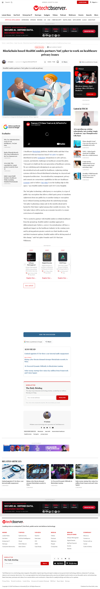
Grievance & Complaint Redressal (40, 581)
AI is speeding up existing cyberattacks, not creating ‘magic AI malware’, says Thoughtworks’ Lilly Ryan (86, 132)
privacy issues (44, 434)
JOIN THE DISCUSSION (47, 334)
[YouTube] (65, 558)
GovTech (4, 538)
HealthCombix (28, 434)
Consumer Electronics (8, 546)
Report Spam (60, 581)
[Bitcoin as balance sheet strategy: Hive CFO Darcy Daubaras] (86, 77)
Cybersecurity (22, 535)
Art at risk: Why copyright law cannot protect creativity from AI (11, 166)
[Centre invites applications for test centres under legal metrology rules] (77, 164)
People (53, 544)
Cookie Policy (26, 581)
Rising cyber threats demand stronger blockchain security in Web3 (36, 483)
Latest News (10, 43)
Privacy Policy (6, 581)
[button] (9, 2)
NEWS (4, 532)
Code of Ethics (87, 546)
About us (86, 535)
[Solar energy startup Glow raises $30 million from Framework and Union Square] (86, 471)
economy (26, 183)
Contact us (86, 538)
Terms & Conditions (16, 581)
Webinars (53, 541)
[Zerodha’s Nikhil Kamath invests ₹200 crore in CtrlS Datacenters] (77, 176)
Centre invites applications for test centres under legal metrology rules (89, 164)
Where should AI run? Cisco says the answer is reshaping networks (90, 143)
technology (42, 158)
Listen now (90, 94)
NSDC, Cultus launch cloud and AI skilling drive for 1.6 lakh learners (90, 153)
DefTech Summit (72, 543)
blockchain (36, 151)
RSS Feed (52, 581)
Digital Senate (71, 540)
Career (85, 544)
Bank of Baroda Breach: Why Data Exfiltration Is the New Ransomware (11, 154)
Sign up (45, 563)
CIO (36, 541)
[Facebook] (41, 427)
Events (69, 546)
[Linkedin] (44, 427)
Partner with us (87, 541)
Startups (4, 544)
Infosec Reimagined (72, 538)
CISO (36, 544)
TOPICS (22, 532)
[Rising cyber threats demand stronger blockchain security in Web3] (37, 471)
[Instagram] (69, 558)
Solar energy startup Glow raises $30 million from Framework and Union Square (86, 483)
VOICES (38, 532)
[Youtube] (53, 427)
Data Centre (22, 546)
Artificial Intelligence (24, 538)
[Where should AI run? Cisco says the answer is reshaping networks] (77, 144)
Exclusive (6, 133)
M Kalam (10, 62)
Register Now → (31, 278)
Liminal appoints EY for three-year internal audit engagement (47, 354)
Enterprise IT (6, 541)
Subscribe (62, 397)
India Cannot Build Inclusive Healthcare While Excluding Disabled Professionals (11, 179)
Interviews (38, 538)
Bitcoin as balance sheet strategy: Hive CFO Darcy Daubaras (84, 88)
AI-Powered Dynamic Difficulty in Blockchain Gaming (44, 366)
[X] (50, 427)
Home (3, 43)
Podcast (53, 538)
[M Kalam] (4, 62)
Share (65, 62)
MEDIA (53, 532)
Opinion (37, 535)
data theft (47, 431)
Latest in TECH (81, 108)
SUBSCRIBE (83, 2)
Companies (54, 546)
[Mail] (47, 427)
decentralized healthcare (58, 431)
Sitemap (67, 581)
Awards (69, 548)
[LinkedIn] (61, 558)
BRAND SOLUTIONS (71, 533)
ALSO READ (30, 349)
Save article (29, 285)
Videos (53, 535)
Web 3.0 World (28, 357)
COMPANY (87, 532)
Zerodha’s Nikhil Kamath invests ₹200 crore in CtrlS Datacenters (90, 175)
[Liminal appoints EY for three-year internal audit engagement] (13, 471)
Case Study (38, 546)
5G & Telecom (23, 544)
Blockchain (40, 431)
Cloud (20, 541)
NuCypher (52, 155)
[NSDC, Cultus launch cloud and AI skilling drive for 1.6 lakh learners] (77, 154)
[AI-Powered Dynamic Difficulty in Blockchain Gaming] (62, 471)
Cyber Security (18, 43)
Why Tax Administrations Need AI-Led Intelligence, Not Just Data (11, 142)
